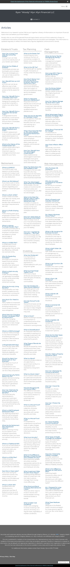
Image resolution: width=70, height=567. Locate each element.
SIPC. (57, 534)
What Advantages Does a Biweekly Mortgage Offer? (54, 115)
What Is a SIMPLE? (8, 167)
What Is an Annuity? (31, 437)
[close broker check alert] (67, 1)
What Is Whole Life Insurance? (51, 294)
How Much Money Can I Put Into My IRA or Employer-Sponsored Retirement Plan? (32, 81)
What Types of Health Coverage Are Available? (53, 437)
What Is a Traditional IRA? (10, 443)
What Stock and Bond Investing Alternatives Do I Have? (32, 488)
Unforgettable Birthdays (10, 345)
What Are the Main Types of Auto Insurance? (53, 335)
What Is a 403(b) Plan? (9, 242)
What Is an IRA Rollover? (10, 181)
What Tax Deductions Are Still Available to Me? (32, 167)
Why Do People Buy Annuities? (9, 257)
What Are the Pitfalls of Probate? (10, 66)
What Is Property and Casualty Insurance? (52, 200)
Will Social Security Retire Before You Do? (10, 375)
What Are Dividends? (31, 255)
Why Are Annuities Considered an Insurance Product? (53, 182)
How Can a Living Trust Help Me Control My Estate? (10, 55)
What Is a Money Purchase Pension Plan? (10, 226)
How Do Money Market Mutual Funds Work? (53, 88)
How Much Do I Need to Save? (10, 300)
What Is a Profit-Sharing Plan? (10, 211)
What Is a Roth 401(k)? (10, 195)
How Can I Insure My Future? (52, 386)
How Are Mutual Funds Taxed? (31, 301)
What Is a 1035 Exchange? (11, 331)
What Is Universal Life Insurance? (52, 305)
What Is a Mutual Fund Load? (31, 419)
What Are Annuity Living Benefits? (10, 287)
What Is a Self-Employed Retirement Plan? (10, 410)
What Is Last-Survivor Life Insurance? (54, 264)
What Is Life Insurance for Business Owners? (54, 232)
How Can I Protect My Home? (52, 403)
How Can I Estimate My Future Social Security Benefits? (10, 391)
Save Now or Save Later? (10, 471)
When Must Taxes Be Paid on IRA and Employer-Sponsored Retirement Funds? (33, 133)
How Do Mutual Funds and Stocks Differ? (31, 388)
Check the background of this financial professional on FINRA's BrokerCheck (34, 1)
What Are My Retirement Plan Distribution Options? (10, 427)
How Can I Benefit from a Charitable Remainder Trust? (10, 113)
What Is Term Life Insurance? (51, 279)
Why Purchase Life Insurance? (51, 168)
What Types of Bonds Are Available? (32, 344)
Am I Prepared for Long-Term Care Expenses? (53, 488)
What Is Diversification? (32, 330)
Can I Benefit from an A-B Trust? (11, 81)
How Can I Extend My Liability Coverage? (52, 454)
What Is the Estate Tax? (32, 53)
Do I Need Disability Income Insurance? (52, 422)
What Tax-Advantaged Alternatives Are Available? (33, 182)
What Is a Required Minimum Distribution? (32, 99)
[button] (64, 6)
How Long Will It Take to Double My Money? (53, 73)
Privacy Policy (4, 556)
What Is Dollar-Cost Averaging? (30, 503)
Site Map (12, 556)
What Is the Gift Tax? (31, 67)
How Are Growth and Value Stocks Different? (32, 286)
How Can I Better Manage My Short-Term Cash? (54, 102)
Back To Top (62, 562)
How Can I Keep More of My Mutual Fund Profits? (32, 217)
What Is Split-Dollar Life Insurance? (53, 249)
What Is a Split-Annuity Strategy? (10, 272)
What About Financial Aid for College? (54, 130)
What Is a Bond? (29, 358)
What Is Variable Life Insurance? (52, 320)
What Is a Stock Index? (31, 374)
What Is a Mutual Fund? (32, 405)
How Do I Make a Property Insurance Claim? (54, 354)
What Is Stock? (29, 316)
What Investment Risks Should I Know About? (32, 472)
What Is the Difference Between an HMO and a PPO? (53, 470)
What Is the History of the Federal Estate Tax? (11, 144)
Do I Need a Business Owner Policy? (52, 215)
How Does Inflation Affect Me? (54, 145)
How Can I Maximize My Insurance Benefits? (53, 371)
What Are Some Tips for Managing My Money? (53, 56)
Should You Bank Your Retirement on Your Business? (9, 360)
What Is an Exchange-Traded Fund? (31, 271)
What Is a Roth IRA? (9, 485)
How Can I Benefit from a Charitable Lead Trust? (10, 96)
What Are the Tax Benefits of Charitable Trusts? (33, 116)
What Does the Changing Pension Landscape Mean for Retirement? (11, 316)
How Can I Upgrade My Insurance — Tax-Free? (31, 232)
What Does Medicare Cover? (52, 503)
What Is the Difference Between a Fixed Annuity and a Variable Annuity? (32, 456)
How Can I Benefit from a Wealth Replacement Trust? (10, 129)
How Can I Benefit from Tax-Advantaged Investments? (32, 152)
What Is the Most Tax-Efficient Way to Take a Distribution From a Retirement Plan (31, 199)
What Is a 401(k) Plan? (9, 457)
